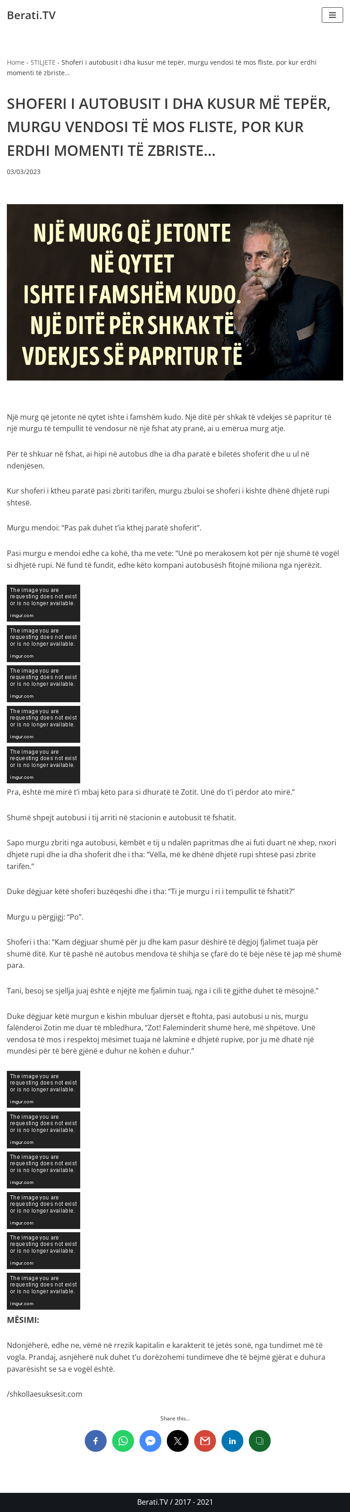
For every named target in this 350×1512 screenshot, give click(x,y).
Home (16, 62)
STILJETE (43, 62)
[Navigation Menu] (332, 15)
